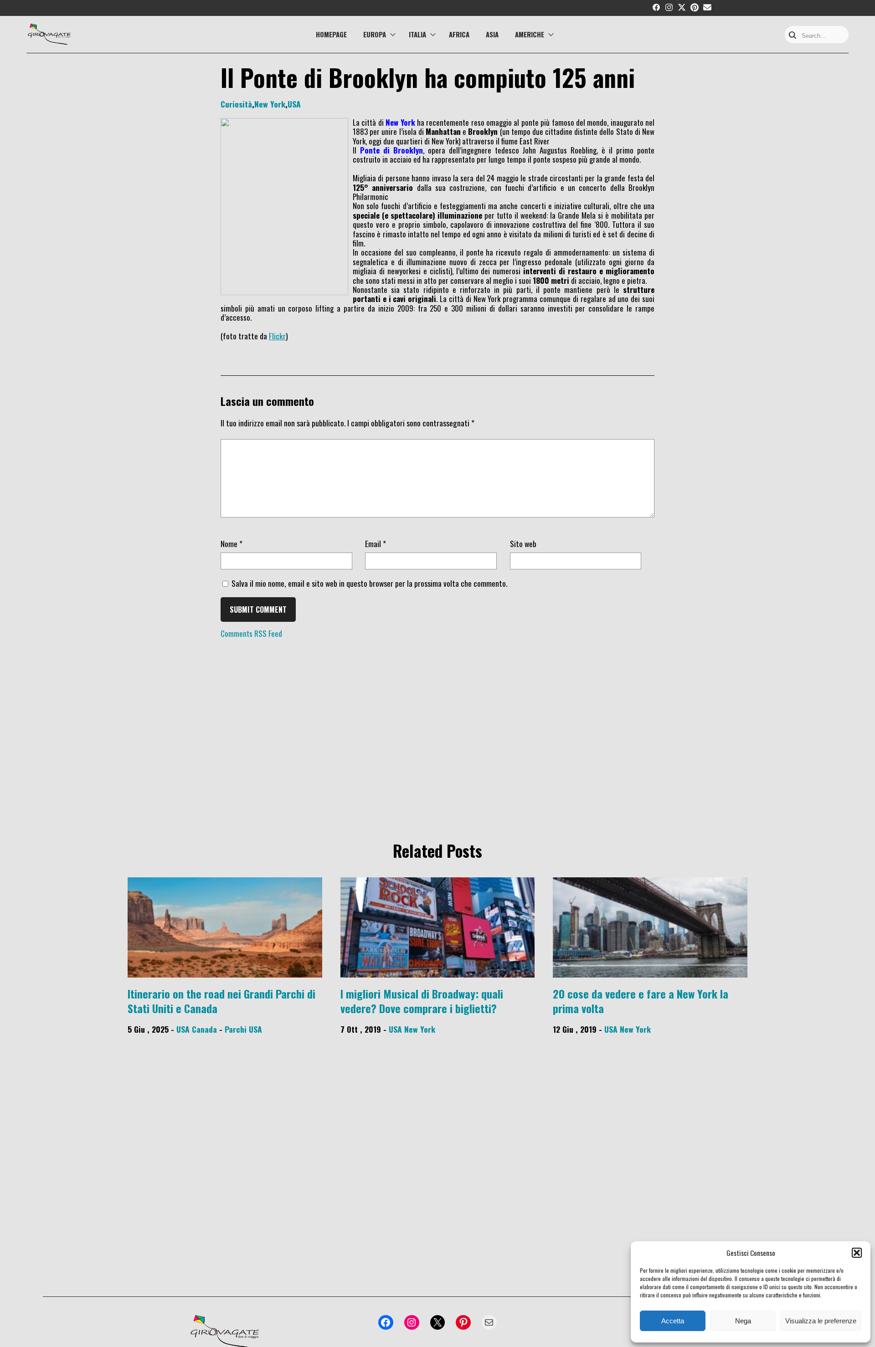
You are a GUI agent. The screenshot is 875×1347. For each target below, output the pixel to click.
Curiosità (236, 104)
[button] (856, 1252)
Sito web (523, 543)
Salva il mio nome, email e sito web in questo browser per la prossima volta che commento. (369, 583)
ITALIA (417, 34)
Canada (204, 1029)
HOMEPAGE (331, 34)
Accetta (672, 1321)
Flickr (277, 336)
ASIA (492, 34)
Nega (743, 1321)
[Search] (792, 36)
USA (294, 104)
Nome (231, 543)
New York (269, 104)
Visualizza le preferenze (820, 1321)
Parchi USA (243, 1029)
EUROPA (374, 34)
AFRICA (459, 34)
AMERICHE (529, 34)
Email (375, 543)
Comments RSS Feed (251, 633)
